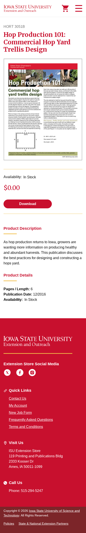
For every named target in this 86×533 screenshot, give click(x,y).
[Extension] (28, 8)
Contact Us (17, 398)
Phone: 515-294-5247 (26, 491)
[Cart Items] (65, 8)
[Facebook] (19, 373)
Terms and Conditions (26, 427)
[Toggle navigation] (78, 8)
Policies (9, 523)
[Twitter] (7, 373)
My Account (18, 405)
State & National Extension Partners (43, 523)
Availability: (13, 177)
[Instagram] (32, 373)
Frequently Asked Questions (31, 420)
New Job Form (20, 412)
